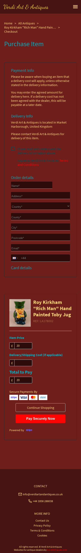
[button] (15, 258)
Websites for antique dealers (29, 549)
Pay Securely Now (40, 418)
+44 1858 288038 (43, 501)
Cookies (42, 535)
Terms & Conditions (42, 530)
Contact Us (42, 520)
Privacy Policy (42, 525)
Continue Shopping (40, 407)
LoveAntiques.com (57, 549)
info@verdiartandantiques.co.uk (43, 494)
